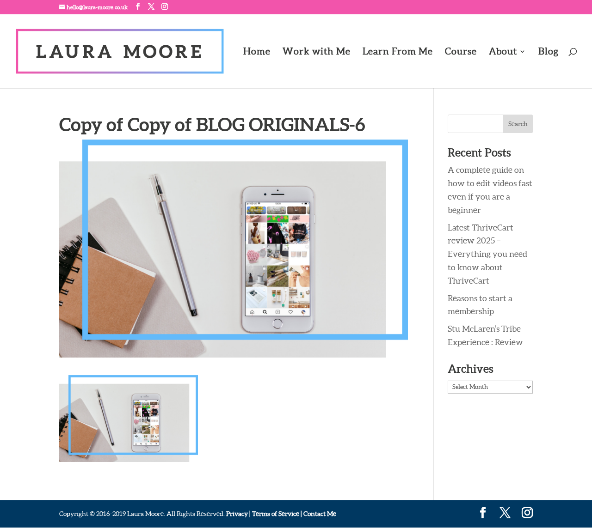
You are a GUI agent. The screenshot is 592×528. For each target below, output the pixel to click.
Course (461, 52)
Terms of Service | (277, 513)
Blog (548, 52)
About (503, 52)
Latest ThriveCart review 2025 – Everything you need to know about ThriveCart (487, 254)
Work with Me (317, 52)
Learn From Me (398, 52)
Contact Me (319, 513)
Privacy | (238, 513)
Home (257, 52)
